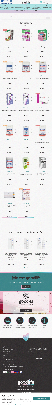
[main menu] (50, 2)
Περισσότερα (41, 402)
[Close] (50, 394)
